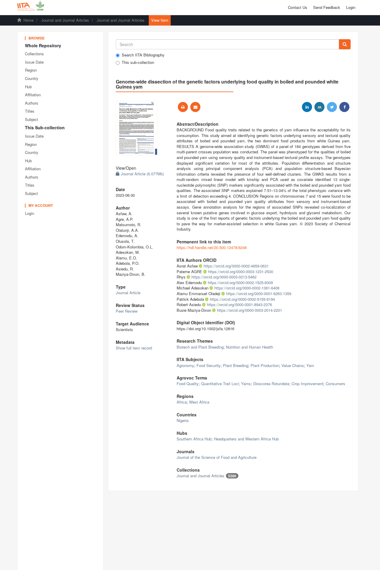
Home (28, 20)
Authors (31, 103)
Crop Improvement (307, 383)
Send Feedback (326, 7)
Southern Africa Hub (194, 439)
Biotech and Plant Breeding (200, 347)
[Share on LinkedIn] (307, 107)
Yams (246, 383)
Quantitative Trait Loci (220, 383)
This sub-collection (138, 62)
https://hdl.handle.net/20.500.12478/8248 (212, 247)
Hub (28, 86)
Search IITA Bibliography (143, 55)
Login (29, 213)
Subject (31, 119)
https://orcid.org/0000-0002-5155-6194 (242, 299)
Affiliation (33, 94)
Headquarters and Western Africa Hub (246, 439)
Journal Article (128, 292)
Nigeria (183, 420)
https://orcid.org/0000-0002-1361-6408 (246, 288)
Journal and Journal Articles (65, 20)
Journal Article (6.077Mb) (142, 174)
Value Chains (292, 365)
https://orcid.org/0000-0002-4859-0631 (236, 266)
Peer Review (126, 311)
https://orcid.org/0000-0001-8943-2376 (239, 304)
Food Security (209, 365)
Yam (310, 365)
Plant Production (265, 365)
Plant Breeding (235, 365)
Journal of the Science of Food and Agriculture (216, 457)
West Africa (199, 402)
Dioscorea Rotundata (271, 383)
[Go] (345, 44)
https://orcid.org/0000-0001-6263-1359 (258, 293)
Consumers (335, 383)
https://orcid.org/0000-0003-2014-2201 (249, 310)
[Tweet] (332, 107)
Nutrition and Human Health (249, 347)
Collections (34, 53)
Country (31, 78)
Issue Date (34, 62)
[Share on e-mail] (195, 107)
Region (31, 70)
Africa (182, 402)
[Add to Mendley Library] (319, 107)
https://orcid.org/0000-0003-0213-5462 (223, 277)
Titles (29, 111)
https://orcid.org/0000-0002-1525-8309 (240, 282)
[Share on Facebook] (344, 107)
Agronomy (185, 365)
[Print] (183, 107)
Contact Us (297, 7)
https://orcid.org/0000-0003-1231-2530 (240, 271)
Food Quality (188, 383)
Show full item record (134, 348)
